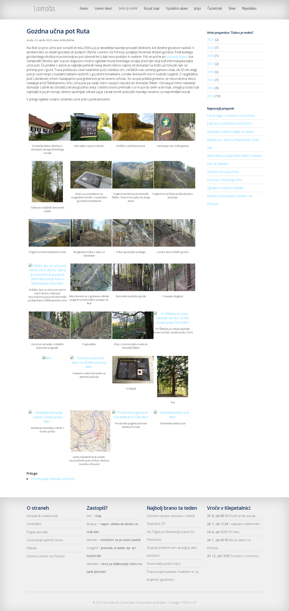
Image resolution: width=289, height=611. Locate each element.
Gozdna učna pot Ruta (223, 172)
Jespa (197, 8)
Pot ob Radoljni (217, 164)
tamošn (92, 540)
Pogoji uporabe (37, 532)
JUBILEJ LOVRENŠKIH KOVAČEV (229, 123)
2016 (210, 72)
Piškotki (32, 548)
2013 (210, 96)
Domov (84, 8)
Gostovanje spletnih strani (45, 540)
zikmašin (92, 564)
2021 (210, 40)
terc (89, 516)
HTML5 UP (189, 602)
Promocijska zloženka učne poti (53, 479)
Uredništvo (34, 524)
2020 (210, 48)
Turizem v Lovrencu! (244, 556)
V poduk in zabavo (177, 8)
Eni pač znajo (152, 8)
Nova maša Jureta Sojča (163, 563)
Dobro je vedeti (128, 8)
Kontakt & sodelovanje (42, 516)
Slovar (232, 8)
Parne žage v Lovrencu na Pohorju (231, 115)
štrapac (92, 524)
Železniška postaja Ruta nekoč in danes (234, 155)
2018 (210, 56)
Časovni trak (215, 8)
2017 (210, 64)
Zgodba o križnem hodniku (225, 188)
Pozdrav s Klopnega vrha (224, 180)
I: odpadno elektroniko (244, 524)
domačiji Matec (177, 56)
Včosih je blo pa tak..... (243, 516)
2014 (210, 88)
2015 (210, 80)
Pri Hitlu (234, 532)
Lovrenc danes (103, 8)
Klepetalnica (249, 8)
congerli (92, 548)
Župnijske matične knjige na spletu (230, 132)
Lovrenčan (45, 9)
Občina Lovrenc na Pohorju (46, 556)
